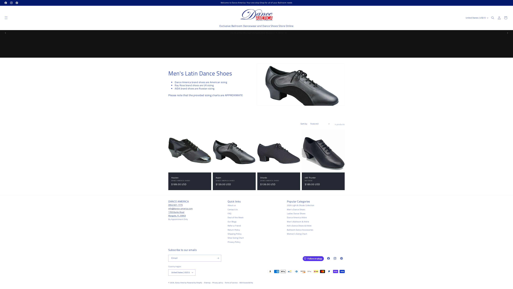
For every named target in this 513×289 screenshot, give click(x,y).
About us (232, 205)
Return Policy (234, 229)
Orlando (263, 177)
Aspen (218, 177)
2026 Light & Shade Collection (300, 205)
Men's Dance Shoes (296, 209)
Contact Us (233, 209)
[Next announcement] (507, 33)
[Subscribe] (218, 258)
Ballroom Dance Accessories (300, 229)
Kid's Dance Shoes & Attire (299, 225)
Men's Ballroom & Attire (298, 221)
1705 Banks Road (176, 212)
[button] (6, 18)
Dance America (180, 282)
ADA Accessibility (246, 282)
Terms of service (231, 282)
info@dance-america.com (180, 208)
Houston (175, 177)
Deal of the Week (236, 217)
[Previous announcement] (5, 33)
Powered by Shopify (194, 282)
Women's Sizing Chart (297, 233)
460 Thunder (310, 177)
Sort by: (304, 123)
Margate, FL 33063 (177, 215)
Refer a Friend (234, 225)
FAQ (229, 213)
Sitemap (207, 282)
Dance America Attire (297, 217)
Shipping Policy (235, 233)
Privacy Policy (234, 242)
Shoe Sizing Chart (236, 237)
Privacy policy (217, 282)
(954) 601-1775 (175, 204)
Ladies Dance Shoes (296, 213)
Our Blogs (232, 221)
